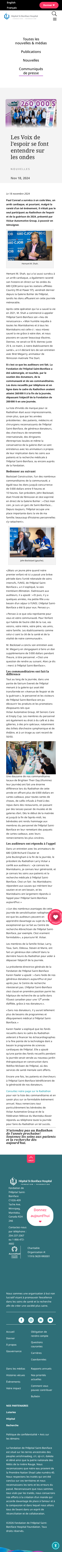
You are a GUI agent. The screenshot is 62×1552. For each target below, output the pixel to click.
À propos (11, 1344)
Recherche (12, 1425)
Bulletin (35, 1396)
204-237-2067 (16, 1235)
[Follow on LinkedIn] (40, 1320)
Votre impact (13, 1388)
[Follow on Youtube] (50, 1320)
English (11, 2)
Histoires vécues (15, 1375)
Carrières (36, 1353)
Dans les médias (15, 1368)
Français (12, 8)
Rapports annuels (41, 1368)
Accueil (10, 1331)
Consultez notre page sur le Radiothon (28, 1091)
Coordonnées (38, 1359)
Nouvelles (20, 169)
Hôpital (10, 1418)
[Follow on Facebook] (21, 1320)
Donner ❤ (49, 5)
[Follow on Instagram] (31, 1320)
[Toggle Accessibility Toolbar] (55, 1545)
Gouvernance (14, 1351)
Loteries (11, 1412)
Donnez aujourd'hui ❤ (40, 1216)
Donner (10, 1338)
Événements (13, 1381)
